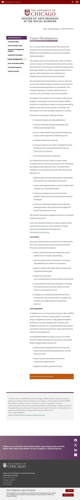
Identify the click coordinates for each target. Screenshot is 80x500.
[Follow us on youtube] (75, 456)
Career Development (15, 59)
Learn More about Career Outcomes (52, 376)
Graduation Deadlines (15, 55)
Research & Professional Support (16, 50)
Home (45, 29)
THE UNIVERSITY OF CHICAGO (12, 2)
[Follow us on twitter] (75, 446)
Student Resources (14, 38)
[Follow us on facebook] (75, 441)
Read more (68, 495)
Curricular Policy (13, 42)
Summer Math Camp (15, 45)
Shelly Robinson (42, 226)
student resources (53, 29)
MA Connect (54, 164)
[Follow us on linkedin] (75, 451)
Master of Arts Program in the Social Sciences (19, 473)
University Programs (14, 67)
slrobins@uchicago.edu (39, 232)
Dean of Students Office (16, 63)
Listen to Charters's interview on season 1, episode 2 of (26, 415)
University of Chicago (10, 475)
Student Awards (13, 71)
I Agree (69, 491)
